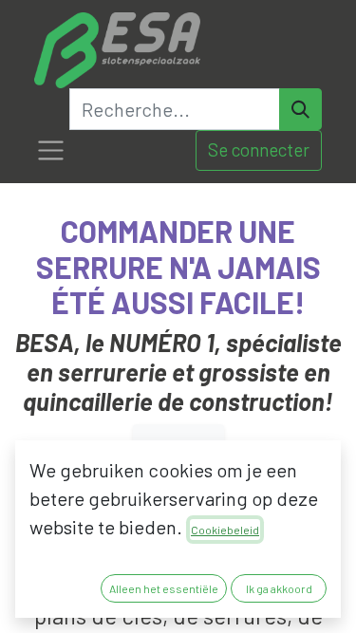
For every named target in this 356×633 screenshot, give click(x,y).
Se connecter (258, 149)
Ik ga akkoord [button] (279, 588)
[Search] (300, 109)
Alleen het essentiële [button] (163, 588)
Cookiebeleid (225, 529)
